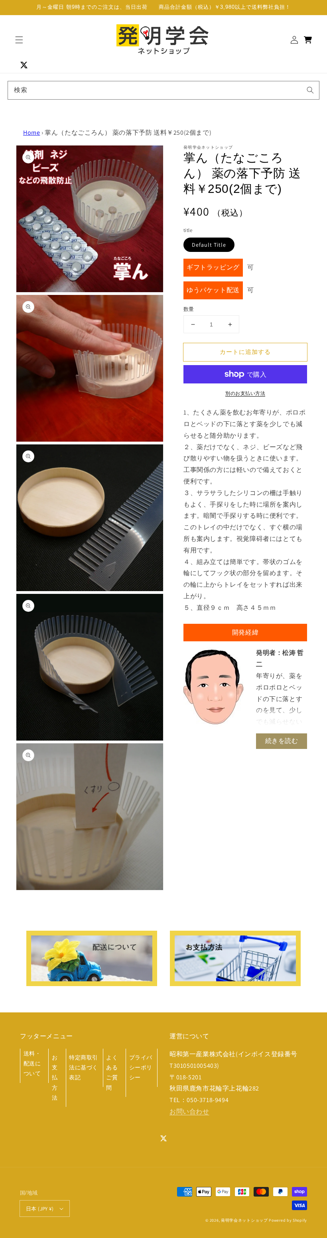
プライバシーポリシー (140, 1067)
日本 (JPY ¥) (39, 1208)
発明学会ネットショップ (244, 1220)
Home (31, 132)
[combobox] (163, 90)
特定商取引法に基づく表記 (83, 1067)
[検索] (310, 90)
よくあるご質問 (112, 1072)
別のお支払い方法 (245, 393)
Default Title (209, 244)
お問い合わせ (189, 1111)
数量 (188, 309)
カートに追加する (245, 352)
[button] (19, 40)
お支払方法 (55, 1077)
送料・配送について (32, 1063)
